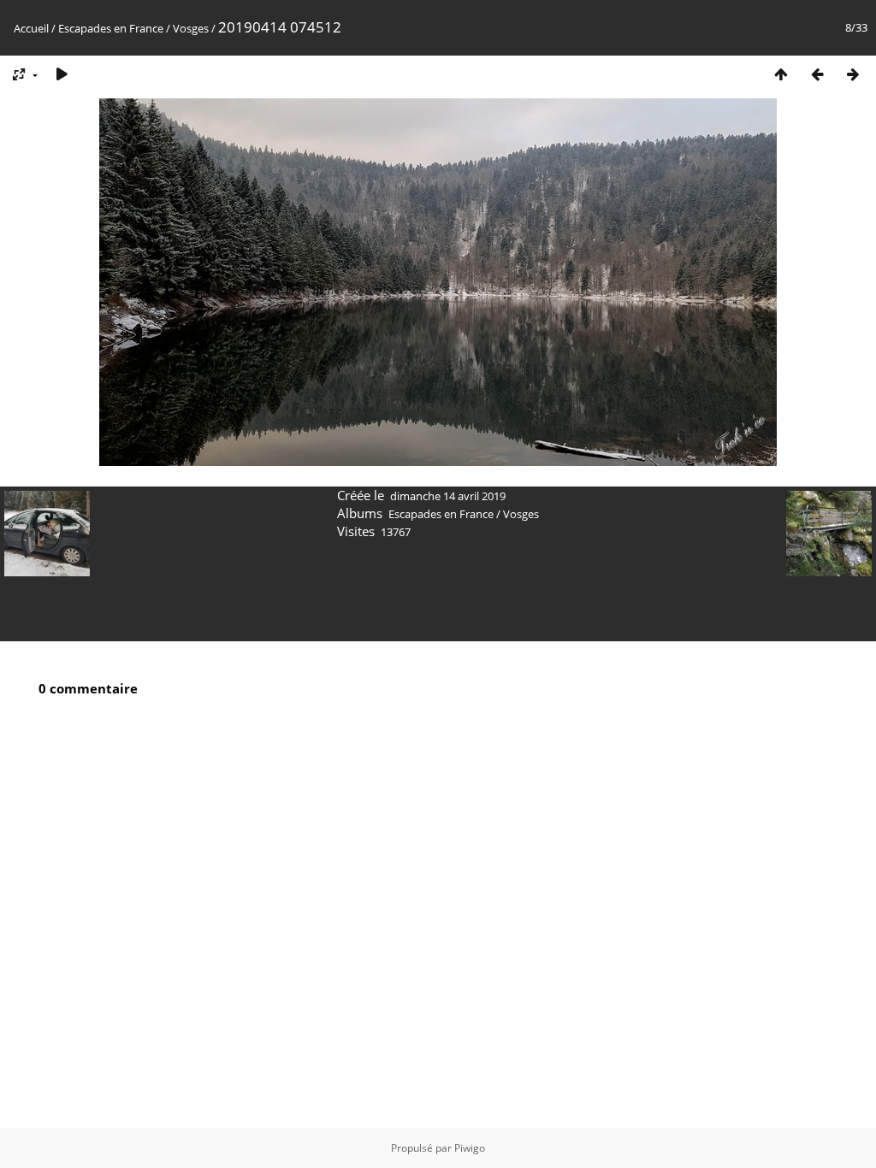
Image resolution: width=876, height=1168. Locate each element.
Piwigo (469, 1148)
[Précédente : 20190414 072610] (817, 74)
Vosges (191, 28)
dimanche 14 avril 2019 (448, 496)
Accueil (31, 28)
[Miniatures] (781, 74)
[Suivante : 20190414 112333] (853, 74)
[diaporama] (62, 74)
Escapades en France (110, 28)
